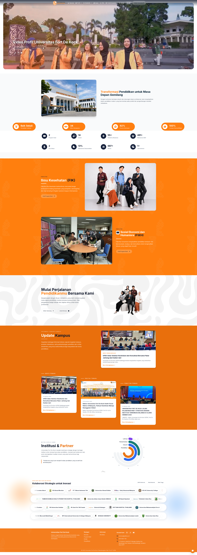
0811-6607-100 (122, 538)
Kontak (122, 3)
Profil (78, 3)
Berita (96, 3)
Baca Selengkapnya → (109, 365)
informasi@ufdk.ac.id (124, 536)
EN (129, 3)
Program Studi (87, 537)
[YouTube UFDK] (133, 532)
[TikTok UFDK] (130, 532)
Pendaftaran (87, 541)
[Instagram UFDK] (127, 532)
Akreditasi (102, 534)
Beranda (72, 3)
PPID (103, 3)
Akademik (87, 3)
